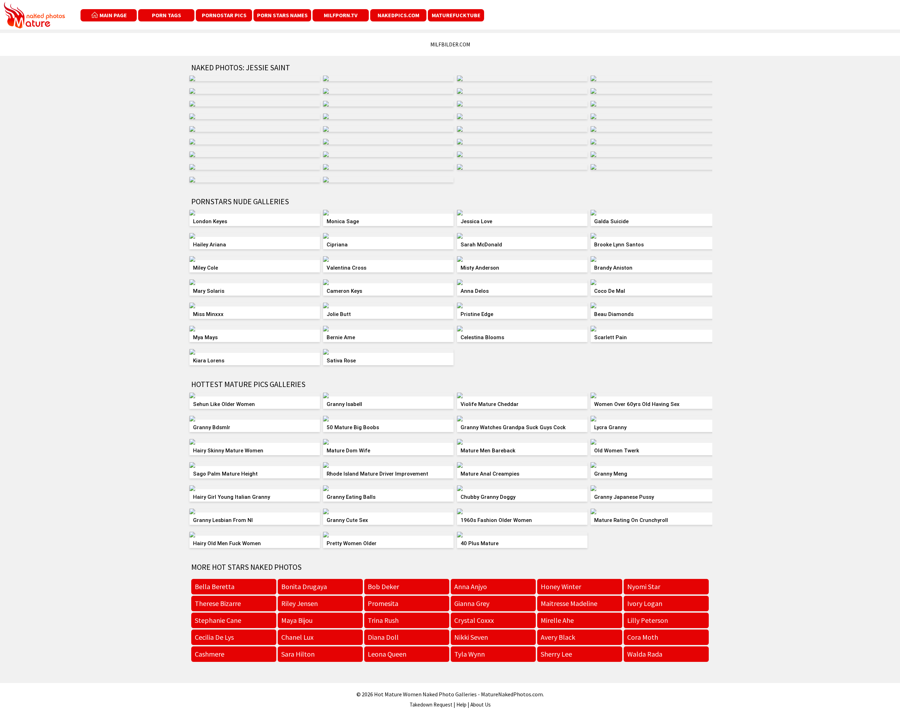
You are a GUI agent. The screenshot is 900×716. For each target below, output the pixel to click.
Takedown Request (431, 704)
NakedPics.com (398, 15)
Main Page (113, 15)
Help (461, 704)
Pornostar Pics (224, 15)
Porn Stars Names (282, 15)
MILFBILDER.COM (450, 44)
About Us (480, 704)
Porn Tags (166, 15)
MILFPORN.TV (341, 15)
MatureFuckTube (456, 15)
